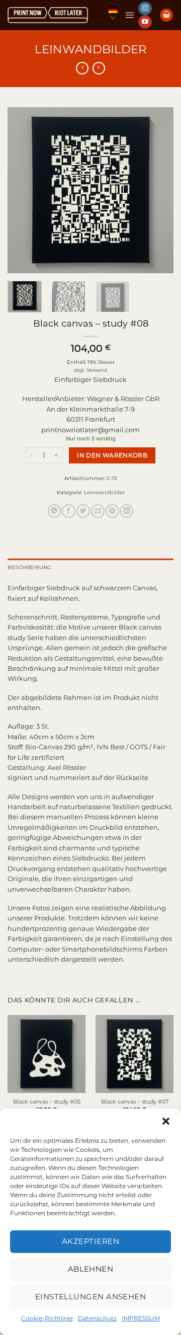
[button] (166, 1121)
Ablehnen (91, 1269)
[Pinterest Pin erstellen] (112, 511)
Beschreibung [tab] (29, 567)
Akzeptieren (90, 1241)
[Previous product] (99, 68)
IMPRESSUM (141, 1318)
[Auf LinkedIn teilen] (126, 511)
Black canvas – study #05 (46, 1101)
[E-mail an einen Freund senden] (97, 511)
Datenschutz (97, 1318)
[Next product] (82, 68)
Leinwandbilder (91, 49)
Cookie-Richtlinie (47, 1318)
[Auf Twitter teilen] (82, 511)
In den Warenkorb (112, 455)
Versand (96, 370)
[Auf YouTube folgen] (144, 22)
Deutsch (113, 15)
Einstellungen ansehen (90, 1296)
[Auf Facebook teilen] (68, 511)
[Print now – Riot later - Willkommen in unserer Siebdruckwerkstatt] (48, 15)
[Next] (157, 190)
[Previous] (24, 190)
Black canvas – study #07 (134, 1101)
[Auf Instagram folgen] (144, 8)
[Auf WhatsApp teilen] (54, 511)
